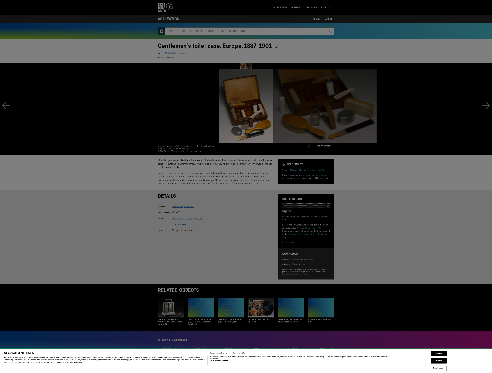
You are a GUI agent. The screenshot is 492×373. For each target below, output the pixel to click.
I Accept (438, 353)
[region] (246, 361)
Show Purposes (438, 368)
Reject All (438, 361)
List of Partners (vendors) (219, 361)
